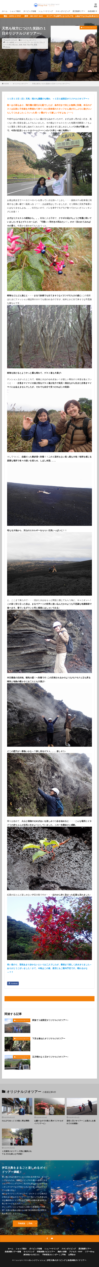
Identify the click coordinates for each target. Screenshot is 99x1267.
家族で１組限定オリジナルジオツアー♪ (50, 1020)
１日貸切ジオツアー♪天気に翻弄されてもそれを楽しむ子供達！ (17, 1152)
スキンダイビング (63, 11)
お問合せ (72, 1254)
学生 (31, 45)
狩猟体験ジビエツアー (46, 1251)
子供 (28, 45)
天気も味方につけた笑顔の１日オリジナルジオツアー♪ (51, 84)
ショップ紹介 (15, 11)
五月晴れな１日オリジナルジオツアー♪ (50, 1056)
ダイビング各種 (29, 11)
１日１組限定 (9, 42)
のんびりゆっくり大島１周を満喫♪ (16, 1121)
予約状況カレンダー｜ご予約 (54, 1254)
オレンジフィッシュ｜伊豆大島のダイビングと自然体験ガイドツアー (57, 1260)
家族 (35, 45)
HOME (6, 84)
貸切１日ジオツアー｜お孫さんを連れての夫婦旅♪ (81, 1122)
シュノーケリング (46, 11)
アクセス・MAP (75, 1251)
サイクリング (29, 1251)
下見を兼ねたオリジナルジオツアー (48, 1038)
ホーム (4, 11)
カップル (39, 42)
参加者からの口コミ (31, 1254)
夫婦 (24, 45)
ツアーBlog (89, 1251)
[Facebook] (13, 983)
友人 (16, 45)
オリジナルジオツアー (28, 40)
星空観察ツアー (79, 11)
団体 (20, 45)
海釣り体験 (62, 1251)
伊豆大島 (12, 45)
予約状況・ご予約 (25, 1223)
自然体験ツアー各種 (13, 1251)
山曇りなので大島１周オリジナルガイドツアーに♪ (48, 1122)
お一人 (33, 42)
